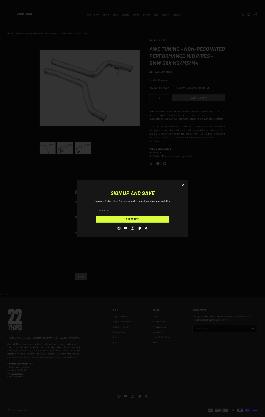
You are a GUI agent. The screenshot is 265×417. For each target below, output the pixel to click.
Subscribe (132, 219)
